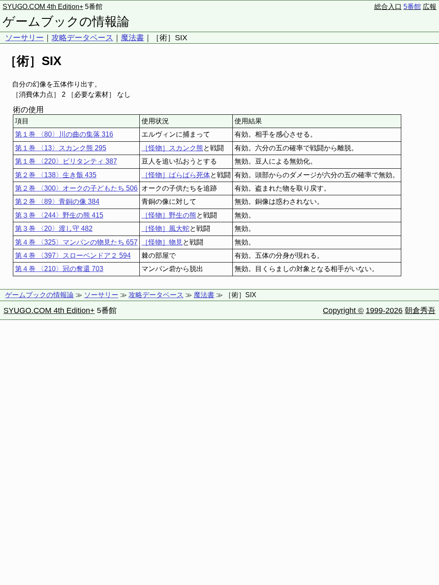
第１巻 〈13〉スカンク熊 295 (60, 148)
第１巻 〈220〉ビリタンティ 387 (66, 161)
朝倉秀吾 (420, 310)
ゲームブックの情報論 (66, 21)
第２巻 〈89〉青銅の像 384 (57, 201)
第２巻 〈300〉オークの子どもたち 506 (76, 188)
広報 (429, 6)
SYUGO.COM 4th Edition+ (43, 6)
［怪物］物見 (162, 242)
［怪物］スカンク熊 (172, 148)
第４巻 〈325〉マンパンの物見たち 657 (76, 242)
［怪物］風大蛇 (165, 228)
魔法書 (132, 37)
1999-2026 (384, 310)
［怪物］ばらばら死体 (175, 175)
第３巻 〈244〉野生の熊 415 (59, 215)
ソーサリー (24, 37)
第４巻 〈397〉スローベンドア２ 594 (73, 255)
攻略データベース (82, 37)
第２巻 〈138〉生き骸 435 (55, 175)
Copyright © (343, 310)
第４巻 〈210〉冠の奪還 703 (59, 268)
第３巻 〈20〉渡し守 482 (54, 228)
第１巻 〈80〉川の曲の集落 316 (64, 134)
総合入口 (388, 6)
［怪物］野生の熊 (168, 215)
